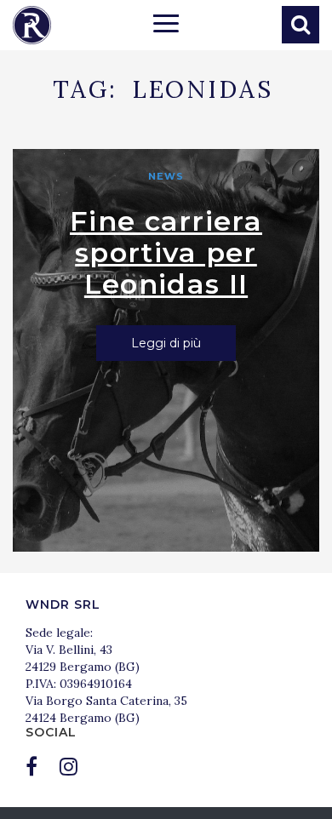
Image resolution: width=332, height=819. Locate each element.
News (166, 176)
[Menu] (166, 25)
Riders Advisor (32, 25)
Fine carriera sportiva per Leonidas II (166, 252)
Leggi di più (166, 343)
